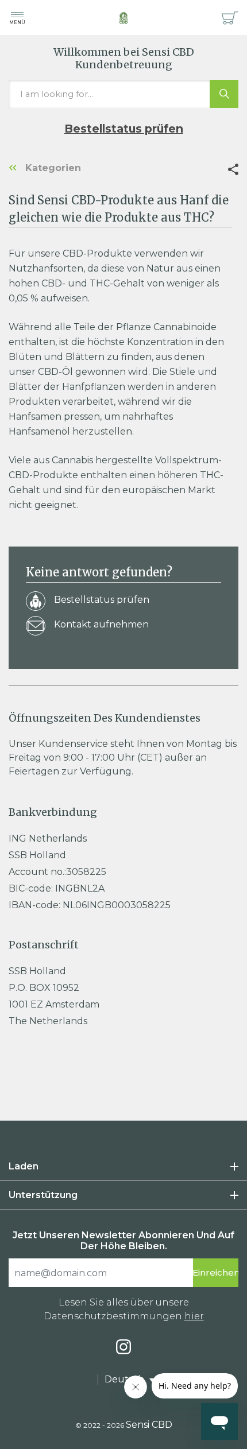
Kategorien (51, 167)
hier (194, 1316)
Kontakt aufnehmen (101, 624)
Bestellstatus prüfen (123, 128)
